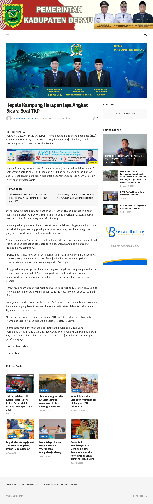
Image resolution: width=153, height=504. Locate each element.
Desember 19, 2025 (114, 162)
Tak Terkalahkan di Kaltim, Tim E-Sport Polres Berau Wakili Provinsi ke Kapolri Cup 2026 (28, 198)
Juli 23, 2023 (126, 212)
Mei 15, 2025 (45, 456)
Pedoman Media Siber (31, 484)
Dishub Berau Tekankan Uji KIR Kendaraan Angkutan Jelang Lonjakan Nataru (124, 157)
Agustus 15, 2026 (14, 414)
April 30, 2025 (77, 463)
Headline (66, 118)
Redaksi (74, 484)
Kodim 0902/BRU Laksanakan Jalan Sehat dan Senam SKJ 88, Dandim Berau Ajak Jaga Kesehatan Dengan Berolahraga (133, 176)
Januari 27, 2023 (127, 186)
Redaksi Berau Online (27, 118)
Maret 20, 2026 (46, 410)
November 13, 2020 (50, 118)
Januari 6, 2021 (127, 199)
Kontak (64, 484)
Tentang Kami (12, 484)
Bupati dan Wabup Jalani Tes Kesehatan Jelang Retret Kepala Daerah (20, 445)
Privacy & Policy (51, 484)
